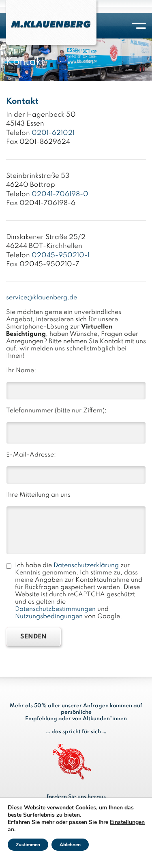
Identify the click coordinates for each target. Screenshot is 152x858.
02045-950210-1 (61, 255)
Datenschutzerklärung (86, 565)
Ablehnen (70, 844)
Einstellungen (127, 822)
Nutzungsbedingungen (49, 616)
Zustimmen (28, 844)
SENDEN (33, 637)
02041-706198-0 (60, 194)
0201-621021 (53, 133)
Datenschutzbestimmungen (55, 609)
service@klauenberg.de (41, 298)
